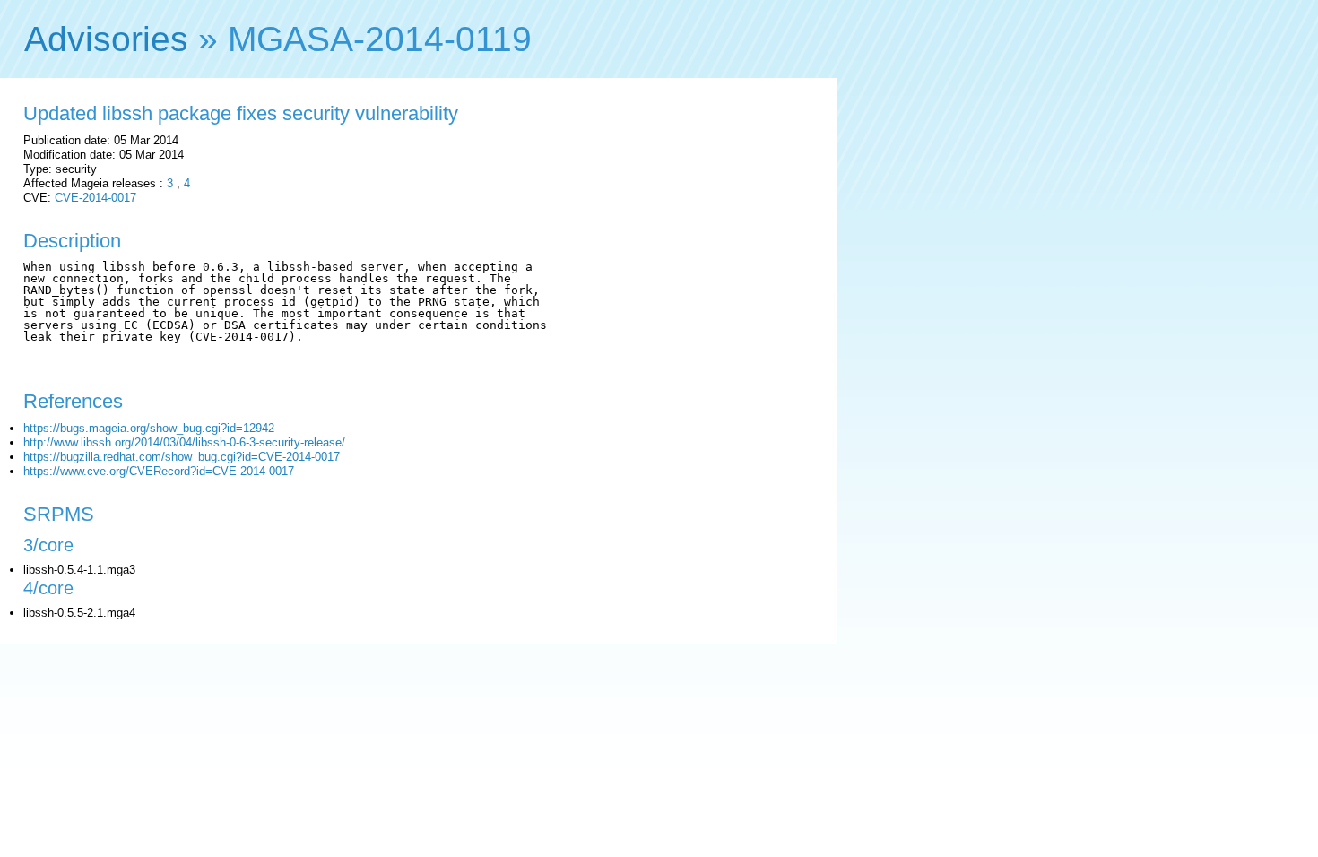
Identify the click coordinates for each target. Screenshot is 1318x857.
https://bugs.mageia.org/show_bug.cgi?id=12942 (148, 428)
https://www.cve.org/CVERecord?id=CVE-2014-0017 (158, 471)
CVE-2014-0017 (95, 197)
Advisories (106, 39)
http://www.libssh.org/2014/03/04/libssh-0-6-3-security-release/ (184, 442)
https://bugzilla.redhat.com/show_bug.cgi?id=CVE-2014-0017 (181, 456)
